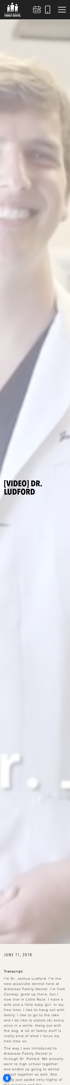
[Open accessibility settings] (7, 1078)
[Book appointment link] (37, 10)
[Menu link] (62, 10)
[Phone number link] (47, 10)
